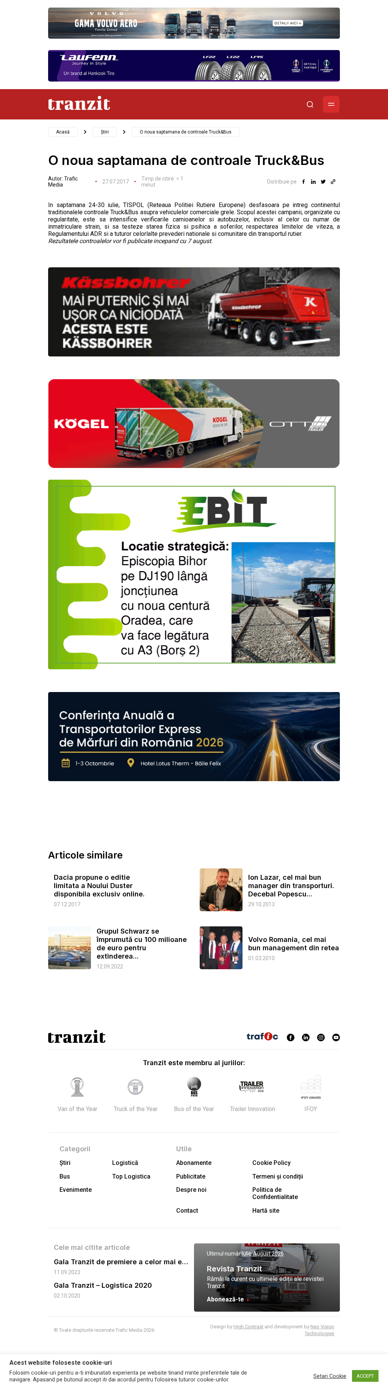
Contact (187, 1210)
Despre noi (191, 1189)
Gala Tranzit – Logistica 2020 (103, 1285)
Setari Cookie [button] (329, 1376)
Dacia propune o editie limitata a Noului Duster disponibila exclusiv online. (99, 885)
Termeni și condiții (277, 1176)
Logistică (125, 1162)
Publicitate (190, 1176)
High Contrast (248, 1326)
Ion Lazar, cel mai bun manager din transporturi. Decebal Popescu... (291, 885)
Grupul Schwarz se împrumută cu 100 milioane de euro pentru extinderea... (142, 943)
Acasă (63, 132)
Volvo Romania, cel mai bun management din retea (293, 943)
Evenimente (75, 1189)
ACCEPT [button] (365, 1376)
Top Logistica (131, 1176)
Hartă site (265, 1210)
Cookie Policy (271, 1162)
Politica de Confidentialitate (275, 1193)
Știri (105, 132)
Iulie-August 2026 (263, 1254)
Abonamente (193, 1162)
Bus (64, 1176)
